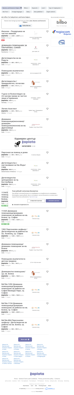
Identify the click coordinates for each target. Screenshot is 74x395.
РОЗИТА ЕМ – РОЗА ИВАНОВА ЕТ (36, 64)
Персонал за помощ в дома (14, 152)
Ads (36, 385)
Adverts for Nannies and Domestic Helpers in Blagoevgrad (42, 354)
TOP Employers (40, 380)
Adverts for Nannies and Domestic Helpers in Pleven (30, 354)
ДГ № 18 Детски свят (35, 262)
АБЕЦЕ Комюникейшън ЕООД (35, 87)
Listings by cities (53, 380)
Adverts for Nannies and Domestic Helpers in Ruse (7, 354)
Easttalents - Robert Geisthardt (36, 98)
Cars (32, 385)
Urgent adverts (51, 12)
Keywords (35, 8)
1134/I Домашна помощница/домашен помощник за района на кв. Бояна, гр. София (14, 214)
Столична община (35, 154)
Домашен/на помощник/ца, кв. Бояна (13, 272)
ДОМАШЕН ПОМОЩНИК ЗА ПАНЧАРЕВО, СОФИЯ (14, 46)
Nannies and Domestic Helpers (11, 8)
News (49, 385)
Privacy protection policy (45, 378)
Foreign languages (17, 12)
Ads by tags (60, 380)
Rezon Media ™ (39, 391)
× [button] (63, 189)
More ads (24, 339)
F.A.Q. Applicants (24, 380)
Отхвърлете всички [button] (36, 200)
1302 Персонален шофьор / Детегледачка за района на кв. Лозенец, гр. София (14, 231)
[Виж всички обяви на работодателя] (35, 36)
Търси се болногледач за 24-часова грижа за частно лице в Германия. (14, 95)
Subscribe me (26, 25)
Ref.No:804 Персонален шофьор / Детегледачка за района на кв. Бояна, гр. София (14, 323)
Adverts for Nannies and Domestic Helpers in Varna (30, 347)
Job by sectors (8, 380)
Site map (47, 380)
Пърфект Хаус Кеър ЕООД (35, 127)
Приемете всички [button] (54, 200)
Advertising (66, 380)
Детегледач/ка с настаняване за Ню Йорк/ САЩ (13, 165)
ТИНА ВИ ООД (35, 218)
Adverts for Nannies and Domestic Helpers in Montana (18, 361)
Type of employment (55, 8)
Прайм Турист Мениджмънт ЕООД (36, 111)
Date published (38, 12)
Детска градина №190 (35, 73)
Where (26, 8)
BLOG (19, 380)
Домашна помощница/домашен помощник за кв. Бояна (14, 246)
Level (43, 8)
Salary (28, 12)
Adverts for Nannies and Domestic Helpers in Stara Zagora (18, 354)
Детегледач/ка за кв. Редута (11, 59)
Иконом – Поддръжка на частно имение (13, 32)
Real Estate (26, 385)
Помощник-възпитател (12, 70)
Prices (16, 378)
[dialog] (37, 197)
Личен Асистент (9, 108)
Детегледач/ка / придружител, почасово (12, 82)
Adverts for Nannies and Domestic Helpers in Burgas (42, 347)
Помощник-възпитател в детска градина (13, 260)
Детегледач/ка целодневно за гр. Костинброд (10, 179)
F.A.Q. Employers (32, 380)
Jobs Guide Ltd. (35, 51)
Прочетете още (33, 197)
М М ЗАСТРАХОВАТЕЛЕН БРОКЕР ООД (36, 38)
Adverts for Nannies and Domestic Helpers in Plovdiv (18, 347)
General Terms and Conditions (28, 378)
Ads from (5, 12)
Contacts (57, 378)
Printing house (42, 385)
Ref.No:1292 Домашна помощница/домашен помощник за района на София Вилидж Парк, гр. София (13, 288)
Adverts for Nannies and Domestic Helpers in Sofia (7, 347)
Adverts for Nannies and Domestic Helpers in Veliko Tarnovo (7, 361)
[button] (20, 204)
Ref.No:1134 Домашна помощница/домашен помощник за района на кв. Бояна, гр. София (14, 306)
